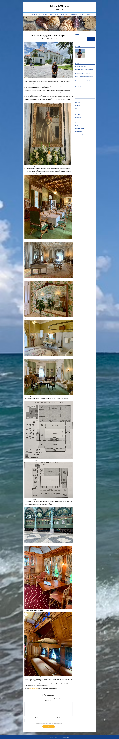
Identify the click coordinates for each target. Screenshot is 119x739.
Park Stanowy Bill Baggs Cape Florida (83, 73)
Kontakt (82, 14)
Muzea (76, 125)
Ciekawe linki (74, 14)
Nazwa (36, 717)
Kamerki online (43, 14)
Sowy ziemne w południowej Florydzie (83, 80)
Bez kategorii (78, 117)
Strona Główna (32, 14)
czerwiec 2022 (78, 105)
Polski (88, 14)
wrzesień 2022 (78, 97)
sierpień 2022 (78, 99)
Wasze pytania (64, 14)
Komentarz (48, 700)
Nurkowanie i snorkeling (80, 128)
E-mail (59, 717)
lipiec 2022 (77, 102)
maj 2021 (77, 108)
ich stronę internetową (33, 688)
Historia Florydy (53, 14)
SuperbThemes (66, 737)
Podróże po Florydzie (79, 131)
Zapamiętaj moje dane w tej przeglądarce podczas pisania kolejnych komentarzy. (49, 723)
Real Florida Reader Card (80, 66)
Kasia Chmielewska (55, 38)
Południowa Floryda (79, 134)
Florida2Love (59, 6)
